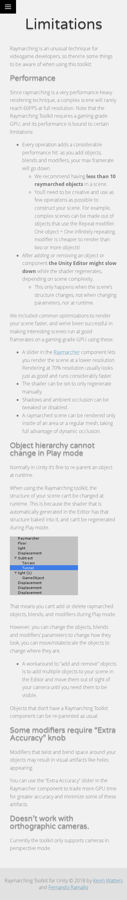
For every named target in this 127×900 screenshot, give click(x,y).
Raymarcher (67, 352)
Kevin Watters (108, 880)
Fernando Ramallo (68, 887)
